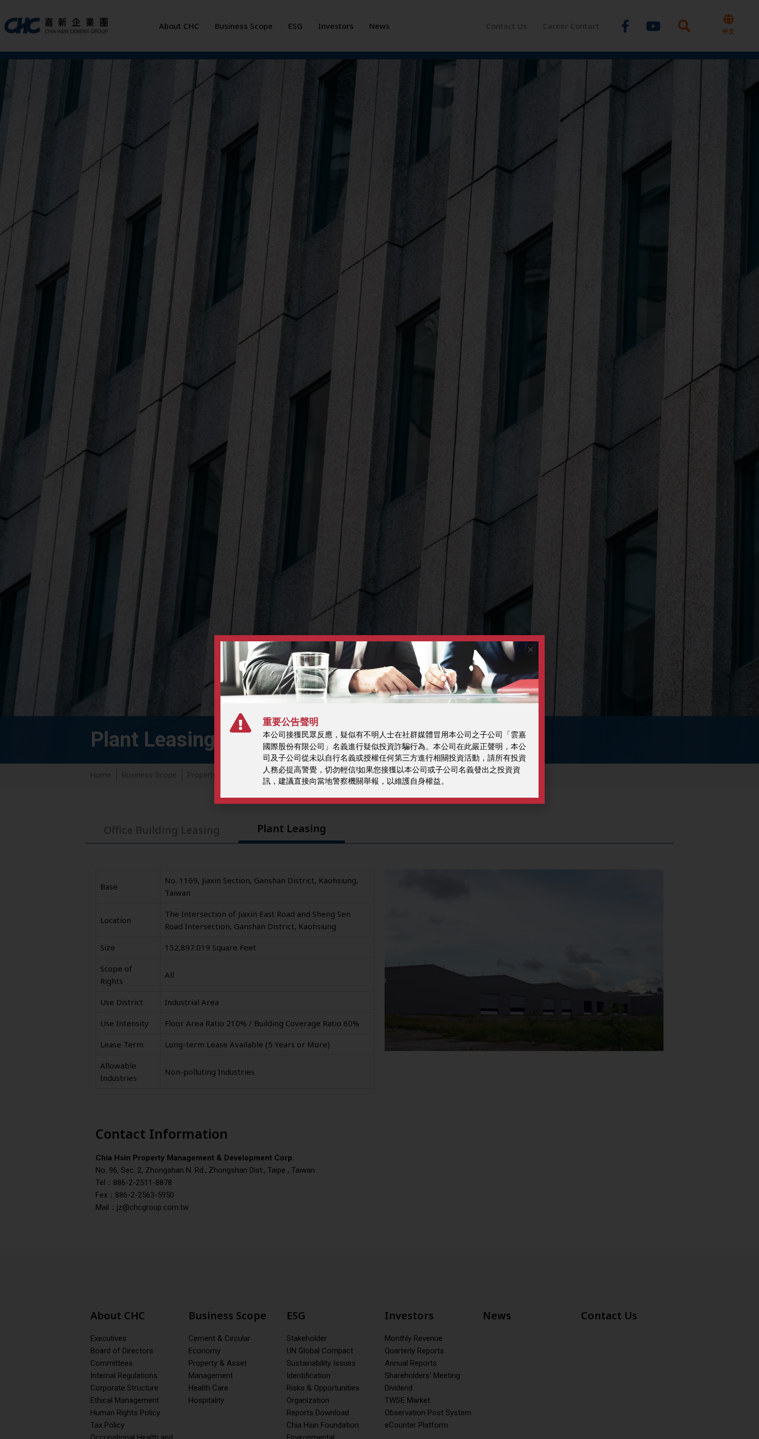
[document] (379, 719)
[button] (530, 649)
